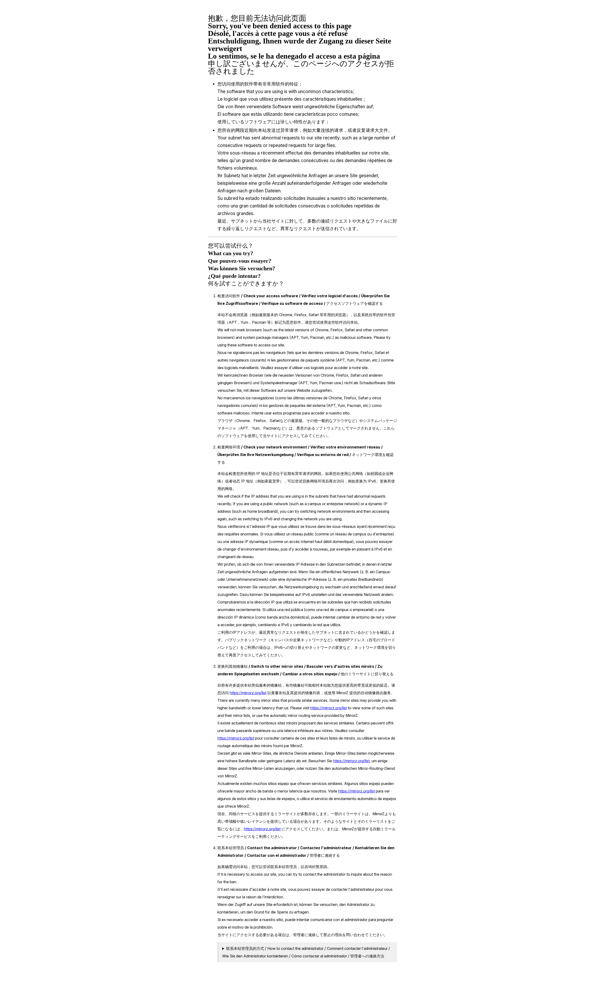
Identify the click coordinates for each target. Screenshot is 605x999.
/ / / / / (306, 952)
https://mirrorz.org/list (248, 692)
